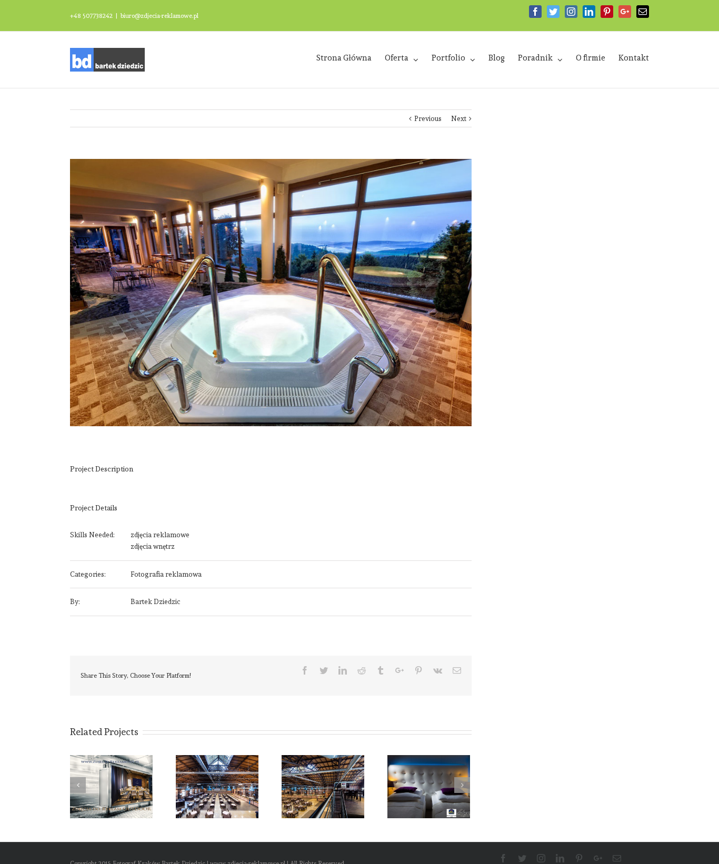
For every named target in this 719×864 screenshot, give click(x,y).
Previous (428, 119)
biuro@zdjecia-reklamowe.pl (159, 15)
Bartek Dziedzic (156, 602)
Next (458, 119)
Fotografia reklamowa (166, 574)
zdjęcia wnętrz (153, 546)
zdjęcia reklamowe (160, 535)
